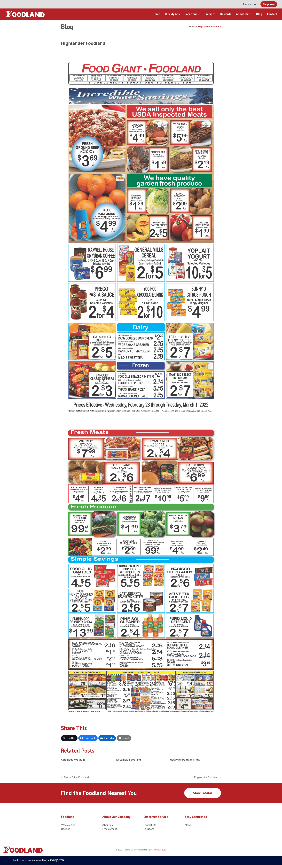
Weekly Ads (68, 825)
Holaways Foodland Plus (185, 759)
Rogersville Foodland (206, 777)
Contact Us (149, 825)
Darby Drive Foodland (75, 777)
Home (192, 26)
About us (107, 825)
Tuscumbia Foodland (128, 759)
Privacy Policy (160, 850)
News (188, 825)
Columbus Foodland (73, 759)
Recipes (65, 829)
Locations (148, 829)
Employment (109, 829)
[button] (69, 738)
